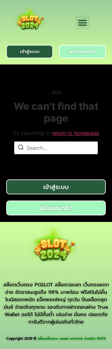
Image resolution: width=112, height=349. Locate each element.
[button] (83, 22)
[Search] (21, 148)
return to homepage (75, 133)
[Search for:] (56, 147)
